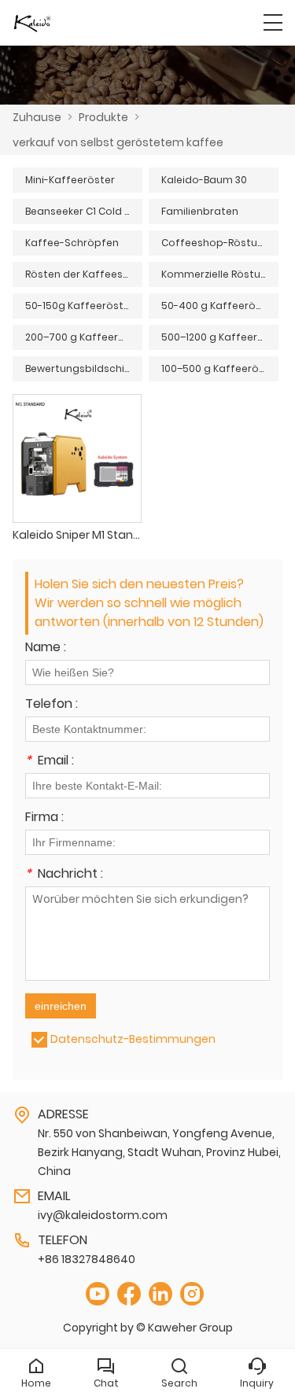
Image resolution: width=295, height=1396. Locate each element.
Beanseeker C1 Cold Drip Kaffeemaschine (83, 211)
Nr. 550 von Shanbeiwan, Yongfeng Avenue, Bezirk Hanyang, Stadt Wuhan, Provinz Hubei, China (159, 1152)
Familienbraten (199, 211)
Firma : (44, 818)
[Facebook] (129, 1294)
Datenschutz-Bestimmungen (133, 1039)
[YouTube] (97, 1294)
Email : (49, 761)
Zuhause (37, 117)
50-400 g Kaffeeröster (218, 305)
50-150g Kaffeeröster (79, 305)
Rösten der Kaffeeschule (83, 274)
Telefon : (51, 705)
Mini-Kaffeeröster (70, 179)
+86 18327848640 (86, 1259)
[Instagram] (192, 1294)
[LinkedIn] (160, 1294)
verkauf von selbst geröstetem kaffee (118, 142)
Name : (45, 648)
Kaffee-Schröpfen (72, 242)
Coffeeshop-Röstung (216, 242)
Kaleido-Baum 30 (204, 179)
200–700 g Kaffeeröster (83, 337)
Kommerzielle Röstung (217, 274)
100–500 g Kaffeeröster (219, 368)
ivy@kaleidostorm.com (103, 1215)
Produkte (103, 117)
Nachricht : (64, 874)
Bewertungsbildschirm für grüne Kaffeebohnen (83, 368)
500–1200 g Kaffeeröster (219, 337)
